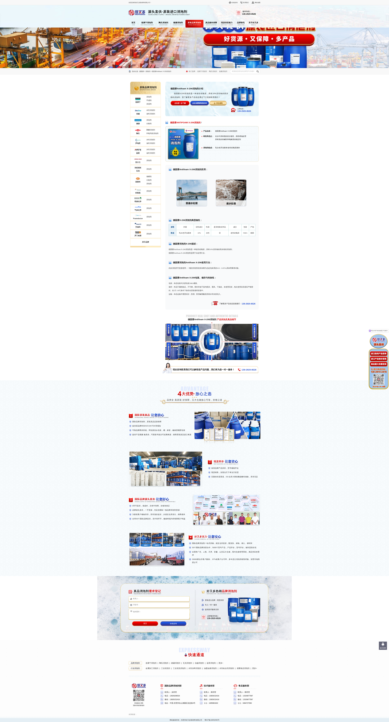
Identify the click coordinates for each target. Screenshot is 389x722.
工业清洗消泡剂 (179, 668)
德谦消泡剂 (223, 71)
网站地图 (257, 2)
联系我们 (246, 2)
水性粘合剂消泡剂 (226, 668)
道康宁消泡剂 (202, 71)
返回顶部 (383, 648)
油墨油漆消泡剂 (210, 668)
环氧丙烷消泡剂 (152, 133)
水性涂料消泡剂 (194, 668)
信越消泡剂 (199, 663)
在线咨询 (235, 2)
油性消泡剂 (150, 114)
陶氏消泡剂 (213, 71)
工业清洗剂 (165, 668)
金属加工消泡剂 (152, 668)
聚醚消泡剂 (150, 130)
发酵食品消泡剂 (243, 668)
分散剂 (149, 124)
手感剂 (149, 100)
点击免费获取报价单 (199, 103)
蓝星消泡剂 (211, 663)
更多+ (221, 663)
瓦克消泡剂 (187, 663)
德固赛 (141, 71)
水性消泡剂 (150, 110)
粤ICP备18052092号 (212, 720)
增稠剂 (149, 177)
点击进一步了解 (180, 103)
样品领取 (219, 103)
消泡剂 (148, 71)
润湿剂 (149, 104)
